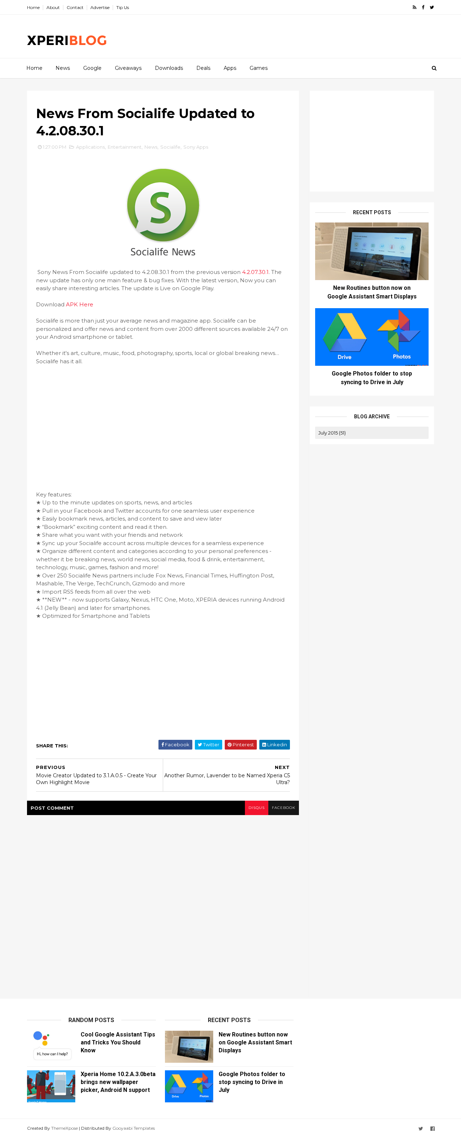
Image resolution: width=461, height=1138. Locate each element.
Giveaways (128, 68)
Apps (230, 68)
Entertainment (125, 147)
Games (259, 68)
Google (92, 68)
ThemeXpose (64, 1128)
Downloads (169, 68)
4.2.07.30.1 (255, 272)
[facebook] (423, 7)
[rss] (414, 7)
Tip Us (122, 7)
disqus (257, 807)
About (53, 7)
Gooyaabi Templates (133, 1128)
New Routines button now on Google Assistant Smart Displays (255, 1042)
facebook (283, 807)
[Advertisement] (302, 36)
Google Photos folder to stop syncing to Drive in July (252, 1082)
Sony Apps (195, 147)
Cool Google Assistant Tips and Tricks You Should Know (118, 1042)
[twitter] (432, 7)
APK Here (79, 304)
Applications (90, 147)
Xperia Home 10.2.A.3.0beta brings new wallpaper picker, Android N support (118, 1082)
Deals (203, 68)
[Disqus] (163, 905)
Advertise (99, 7)
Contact (75, 7)
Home (33, 7)
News (62, 68)
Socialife (170, 147)
